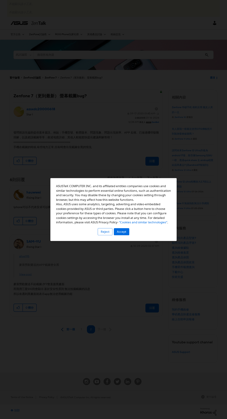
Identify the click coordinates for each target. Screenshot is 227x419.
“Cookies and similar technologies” (143, 222)
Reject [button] (105, 232)
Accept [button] (121, 232)
